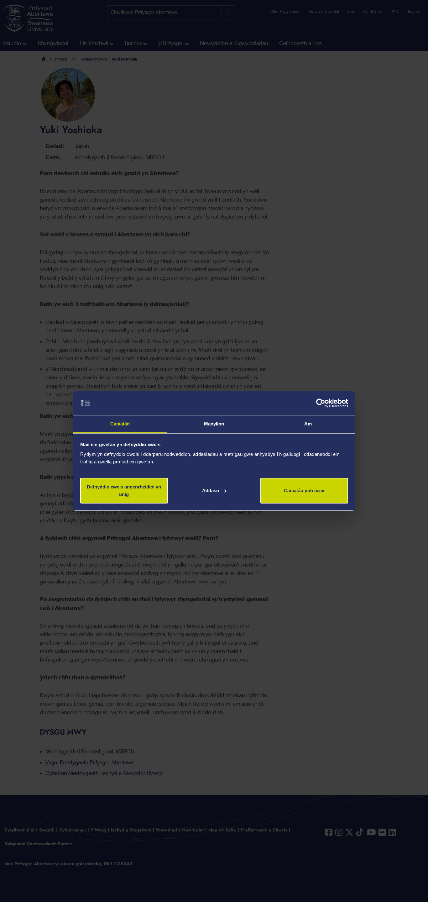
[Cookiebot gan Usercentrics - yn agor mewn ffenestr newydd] (320, 403)
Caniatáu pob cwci (304, 490)
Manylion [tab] (214, 423)
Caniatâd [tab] (120, 423)
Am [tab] (308, 423)
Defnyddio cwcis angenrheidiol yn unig (124, 490)
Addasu (210, 490)
